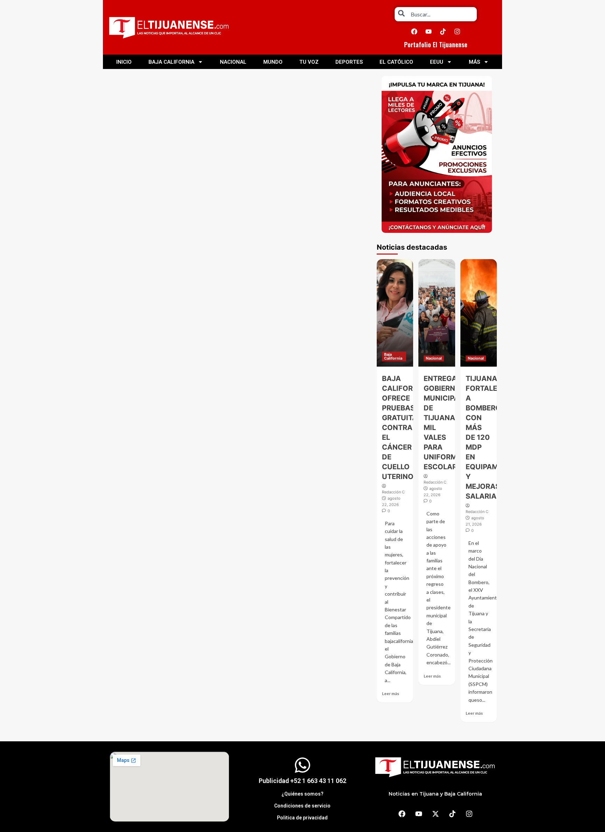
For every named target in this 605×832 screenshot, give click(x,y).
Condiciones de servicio (302, 806)
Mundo (273, 62)
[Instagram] (457, 31)
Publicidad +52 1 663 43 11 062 (302, 780)
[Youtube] (428, 31)
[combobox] (436, 14)
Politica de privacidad (302, 817)
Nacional (233, 62)
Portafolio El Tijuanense (435, 44)
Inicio (124, 62)
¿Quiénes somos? (302, 794)
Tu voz (309, 62)
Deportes (349, 62)
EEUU (436, 62)
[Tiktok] (443, 31)
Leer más (390, 693)
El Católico (396, 62)
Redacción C (393, 492)
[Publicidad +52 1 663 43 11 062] (302, 765)
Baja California (171, 62)
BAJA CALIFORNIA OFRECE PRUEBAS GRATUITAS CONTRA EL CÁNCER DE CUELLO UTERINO (403, 427)
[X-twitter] (436, 814)
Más (474, 62)
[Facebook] (414, 31)
